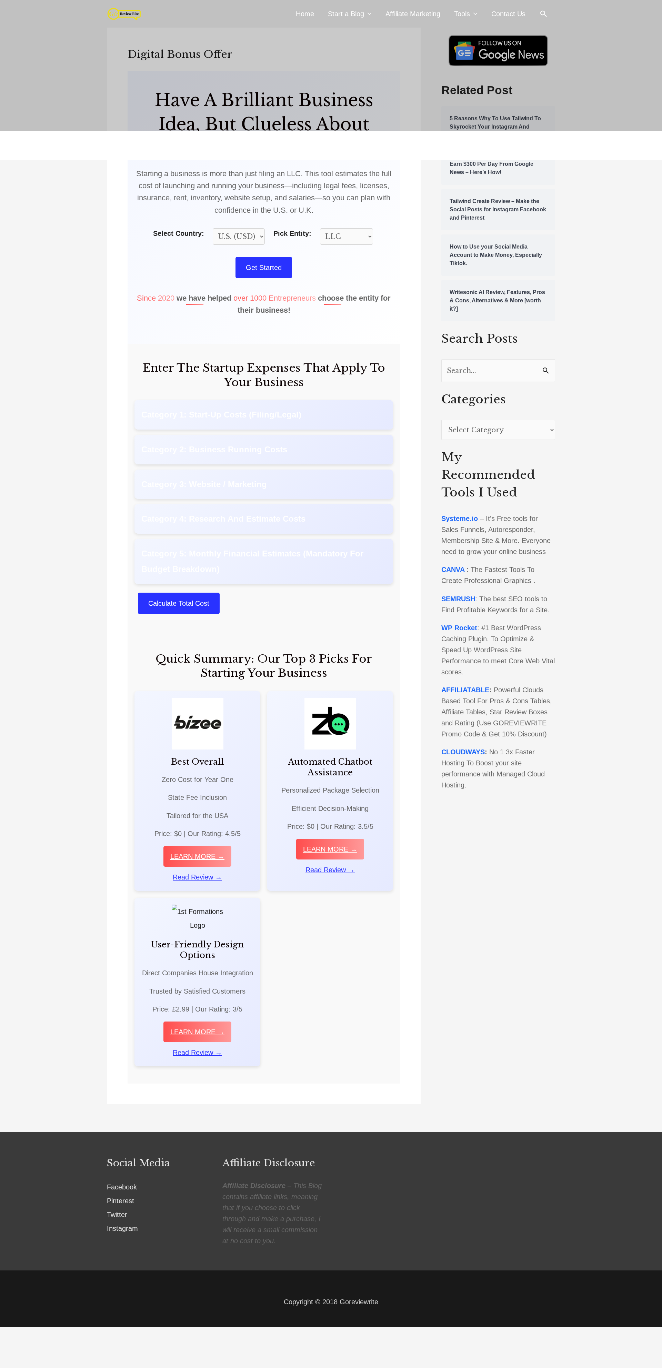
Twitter (117, 1214)
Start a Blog (346, 14)
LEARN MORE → (197, 856)
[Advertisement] (331, 79)
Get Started (264, 267)
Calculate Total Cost (178, 603)
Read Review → (197, 877)
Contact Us (508, 14)
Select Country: (178, 233)
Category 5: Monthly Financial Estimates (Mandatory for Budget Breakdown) (252, 561)
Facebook (122, 1187)
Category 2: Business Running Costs (214, 449)
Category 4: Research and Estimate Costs (223, 518)
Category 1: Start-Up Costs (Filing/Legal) (221, 414)
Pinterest (120, 1201)
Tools (462, 14)
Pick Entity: (292, 233)
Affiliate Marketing (412, 14)
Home (305, 14)
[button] (543, 13)
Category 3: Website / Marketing (204, 484)
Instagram (122, 1228)
